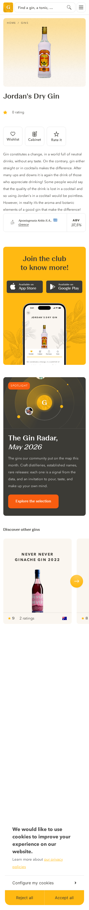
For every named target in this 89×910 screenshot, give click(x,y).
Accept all (64, 897)
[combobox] (44, 7)
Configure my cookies (33, 882)
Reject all (24, 897)
